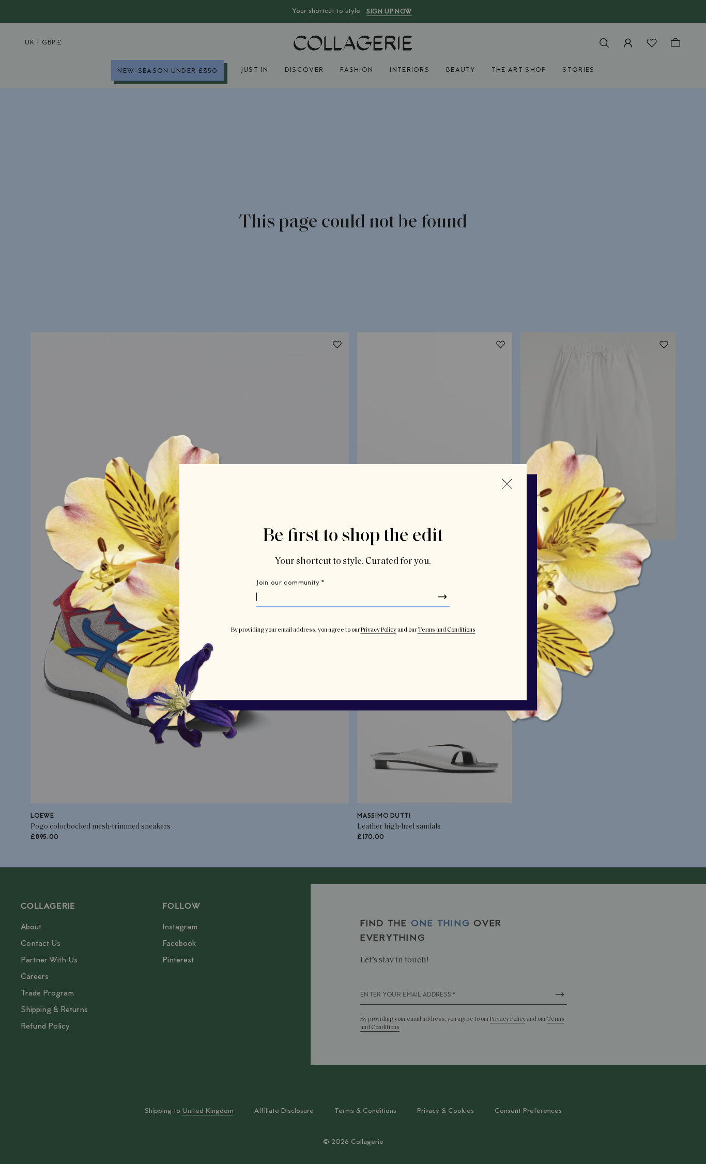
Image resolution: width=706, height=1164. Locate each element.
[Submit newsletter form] (442, 597)
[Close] (507, 484)
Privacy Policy (378, 630)
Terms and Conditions (446, 630)
